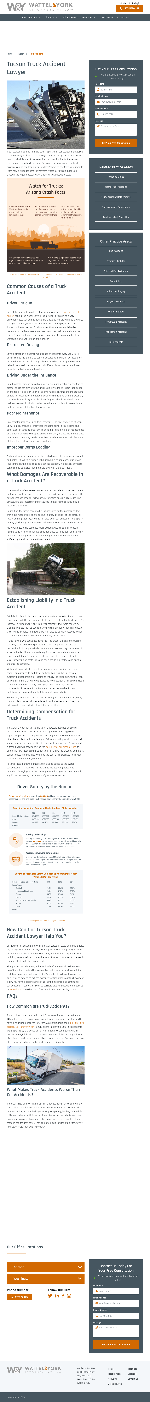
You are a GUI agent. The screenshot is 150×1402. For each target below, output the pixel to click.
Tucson (21, 53)
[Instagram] (69, 1296)
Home (9, 53)
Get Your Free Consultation (116, 143)
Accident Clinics (116, 176)
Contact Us (123, 17)
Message (99, 121)
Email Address (101, 96)
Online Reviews (70, 17)
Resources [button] (86, 17)
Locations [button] (105, 17)
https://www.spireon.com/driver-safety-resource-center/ (45, 920)
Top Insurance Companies (116, 207)
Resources (132, 1368)
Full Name (99, 84)
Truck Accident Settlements (116, 197)
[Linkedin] (57, 1296)
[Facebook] (63, 1296)
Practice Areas (29, 17)
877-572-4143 (131, 8)
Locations (132, 1373)
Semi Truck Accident (116, 187)
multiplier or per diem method (61, 747)
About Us (49, 17)
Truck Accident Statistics (116, 217)
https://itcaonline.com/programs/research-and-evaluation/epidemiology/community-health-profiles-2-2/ (46, 276)
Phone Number (101, 108)
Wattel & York (17, 989)
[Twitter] (50, 1296)
